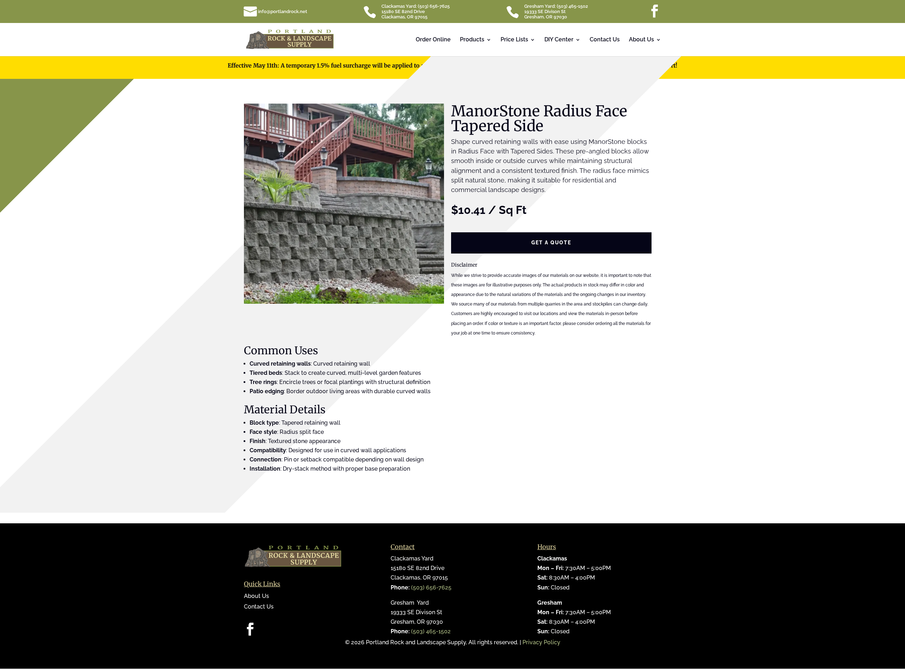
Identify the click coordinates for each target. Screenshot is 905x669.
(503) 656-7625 (431, 587)
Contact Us (605, 40)
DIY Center (558, 40)
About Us (641, 40)
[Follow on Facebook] (249, 629)
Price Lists (514, 40)
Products (472, 40)
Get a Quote (551, 242)
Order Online (433, 40)
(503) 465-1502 (431, 631)
